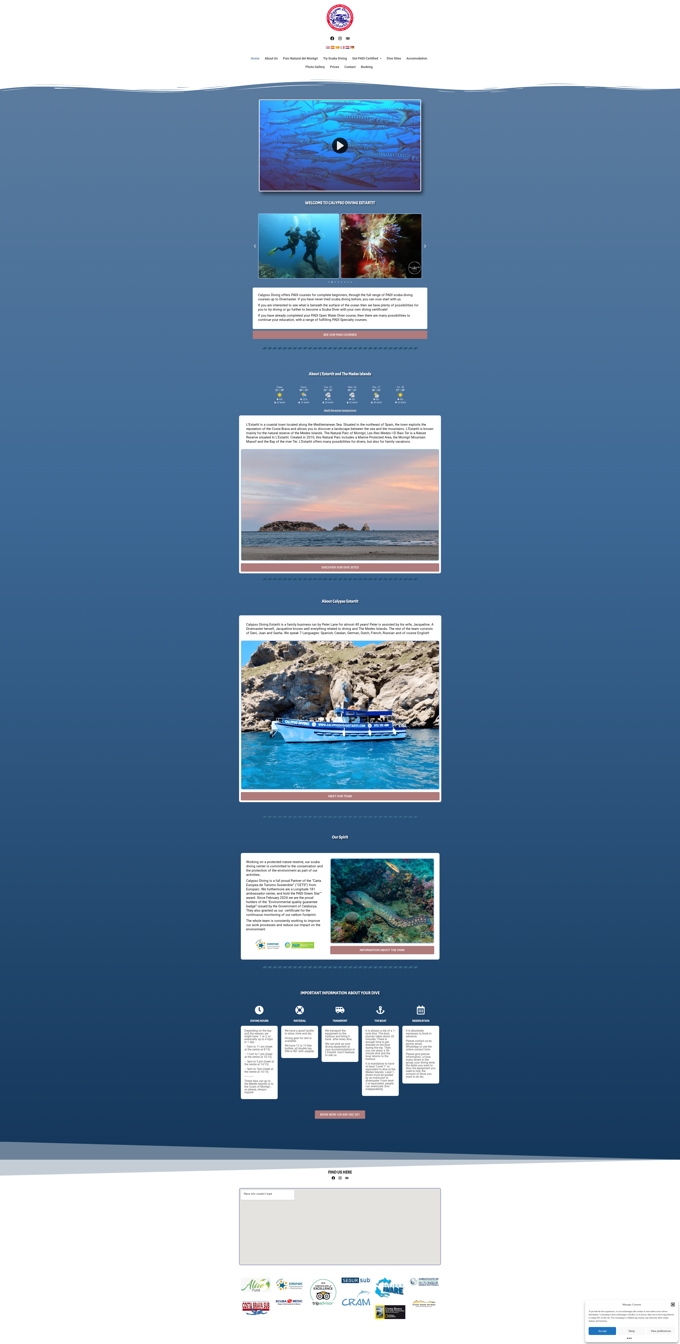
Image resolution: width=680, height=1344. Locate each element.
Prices (334, 67)
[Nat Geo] (390, 1314)
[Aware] (390, 1290)
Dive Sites (394, 58)
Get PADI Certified (365, 58)
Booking (367, 67)
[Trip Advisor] (323, 1294)
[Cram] (357, 1299)
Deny (632, 1330)
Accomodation (416, 58)
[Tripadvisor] (348, 38)
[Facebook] (332, 38)
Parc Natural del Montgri (300, 58)
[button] (673, 1304)
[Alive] (256, 1287)
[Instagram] (340, 38)
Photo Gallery (315, 67)
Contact (350, 67)
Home (255, 58)
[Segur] (357, 1282)
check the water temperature (340, 410)
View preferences (661, 1330)
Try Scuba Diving (335, 58)
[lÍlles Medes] (424, 1305)
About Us (271, 58)
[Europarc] (289, 1286)
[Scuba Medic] (289, 1304)
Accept (602, 1330)
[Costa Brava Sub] (256, 1309)
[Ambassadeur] (424, 1284)
